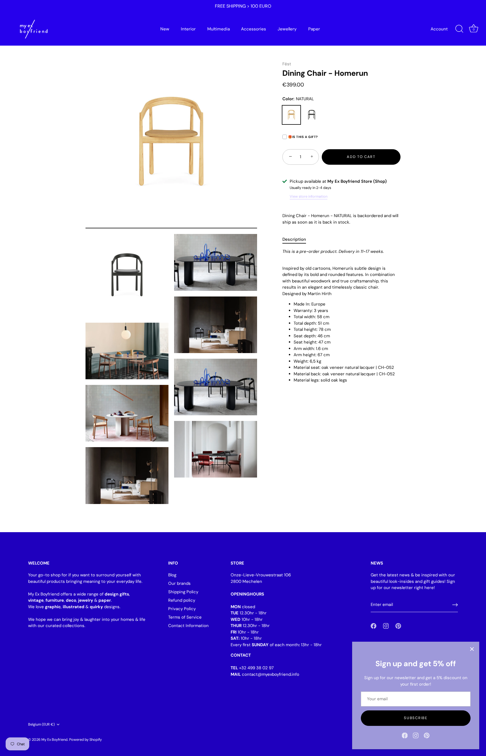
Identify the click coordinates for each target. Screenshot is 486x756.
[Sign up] (455, 605)
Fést (286, 64)
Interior (188, 29)
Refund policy (181, 600)
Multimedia (218, 29)
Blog (172, 575)
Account (439, 29)
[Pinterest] (426, 735)
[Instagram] (415, 735)
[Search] (459, 29)
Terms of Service (185, 617)
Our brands (179, 583)
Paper (314, 29)
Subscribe (415, 717)
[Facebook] (405, 735)
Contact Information (188, 625)
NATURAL (291, 115)
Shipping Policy (183, 592)
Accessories (253, 29)
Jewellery (287, 29)
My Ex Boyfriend (54, 739)
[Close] (472, 649)
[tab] (297, 239)
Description (294, 239)
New (164, 29)
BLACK (312, 115)
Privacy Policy (182, 609)
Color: (298, 98)
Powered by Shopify (85, 739)
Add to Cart (361, 156)
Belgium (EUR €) (41, 724)
